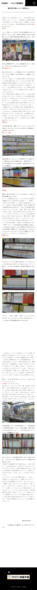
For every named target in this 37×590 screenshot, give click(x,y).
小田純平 (4, 383)
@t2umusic (26, 521)
